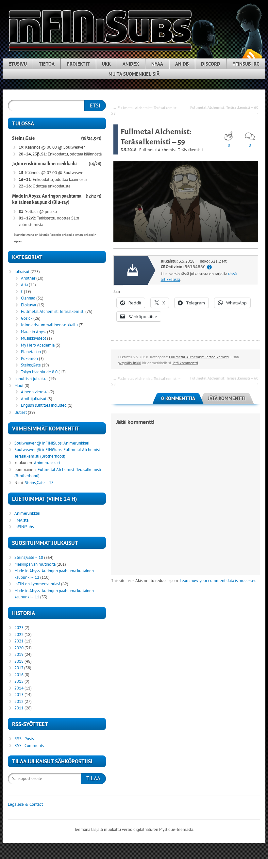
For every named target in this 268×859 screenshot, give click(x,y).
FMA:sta (21, 520)
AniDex (131, 64)
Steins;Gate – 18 (39, 482)
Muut (19, 385)
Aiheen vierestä (34, 392)
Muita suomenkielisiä (134, 74)
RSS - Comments (29, 745)
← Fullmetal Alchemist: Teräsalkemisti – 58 (145, 110)
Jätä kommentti (185, 362)
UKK (106, 64)
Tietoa (47, 64)
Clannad (28, 298)
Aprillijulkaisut (33, 398)
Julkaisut (21, 271)
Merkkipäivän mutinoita (35, 564)
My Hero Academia (38, 345)
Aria (24, 284)
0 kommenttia (178, 398)
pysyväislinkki (129, 362)
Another (28, 278)
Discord (210, 64)
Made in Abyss (33, 331)
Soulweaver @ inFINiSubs (37, 443)
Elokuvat (28, 305)
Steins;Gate (23, 138)
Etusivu (17, 64)
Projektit (78, 64)
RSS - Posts (24, 738)
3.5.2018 (128, 150)
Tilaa (93, 778)
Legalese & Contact (25, 804)
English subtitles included (44, 405)
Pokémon (29, 358)
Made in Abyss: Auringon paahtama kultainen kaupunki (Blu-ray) (46, 199)
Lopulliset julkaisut (31, 378)
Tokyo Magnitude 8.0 (39, 372)
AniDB (182, 64)
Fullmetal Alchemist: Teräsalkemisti (171, 150)
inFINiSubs (24, 526)
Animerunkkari (76, 443)
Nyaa (157, 64)
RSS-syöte (251, 56)
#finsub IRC (245, 64)
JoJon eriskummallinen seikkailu (44, 163)
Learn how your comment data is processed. (219, 580)
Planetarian (31, 351)
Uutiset (20, 412)
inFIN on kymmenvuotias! (37, 584)
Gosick (26, 318)
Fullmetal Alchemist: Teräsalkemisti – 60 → (224, 110)
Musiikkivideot (33, 338)
